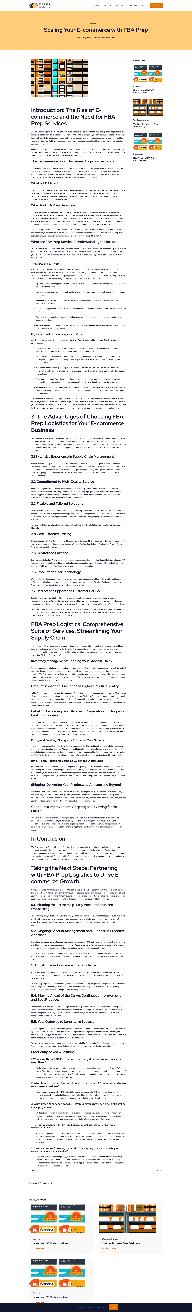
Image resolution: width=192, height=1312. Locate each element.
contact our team (80, 916)
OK (113, 1307)
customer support (96, 953)
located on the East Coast (93, 387)
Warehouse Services (141, 120)
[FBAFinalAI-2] (40, 3)
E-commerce (138, 86)
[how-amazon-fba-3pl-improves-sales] (148, 66)
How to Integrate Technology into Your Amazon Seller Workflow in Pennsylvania (94, 604)
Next (159, 1171)
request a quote (110, 916)
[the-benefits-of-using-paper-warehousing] (148, 100)
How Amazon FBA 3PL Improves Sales (143, 91)
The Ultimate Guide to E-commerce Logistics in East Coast (90, 473)
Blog (84, 38)
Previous (34, 1171)
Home (79, 38)
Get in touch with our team (108, 1043)
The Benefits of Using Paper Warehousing (146, 125)
